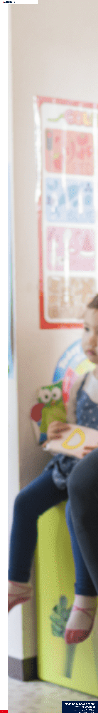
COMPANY (33, 2)
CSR (28, 2)
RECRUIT (24, 2)
